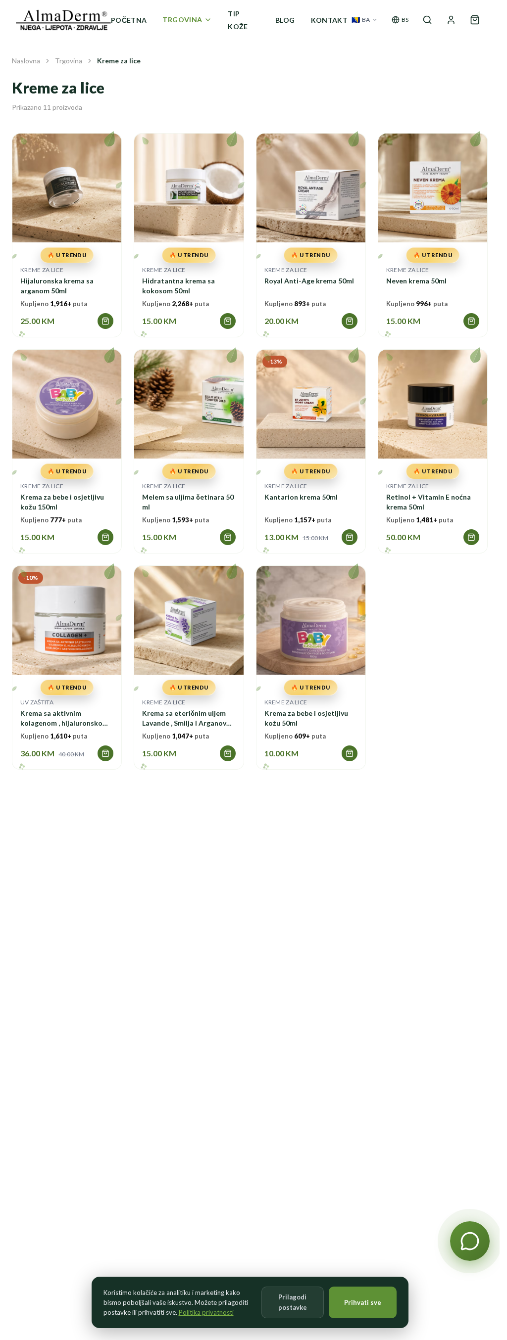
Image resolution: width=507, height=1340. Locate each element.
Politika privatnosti (206, 1312)
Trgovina (68, 60)
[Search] (427, 20)
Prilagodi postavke (292, 1302)
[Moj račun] (451, 20)
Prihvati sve (362, 1302)
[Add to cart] (105, 321)
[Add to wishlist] (55, 196)
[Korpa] (475, 20)
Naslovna (26, 60)
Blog (285, 20)
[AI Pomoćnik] (470, 1241)
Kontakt (329, 20)
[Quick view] (79, 196)
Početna (129, 20)
